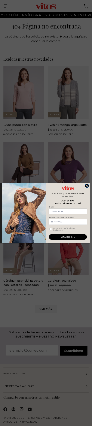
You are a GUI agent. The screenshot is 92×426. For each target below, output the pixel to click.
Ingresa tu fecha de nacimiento (61, 217)
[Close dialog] (87, 186)
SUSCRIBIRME (68, 237)
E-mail (51, 207)
